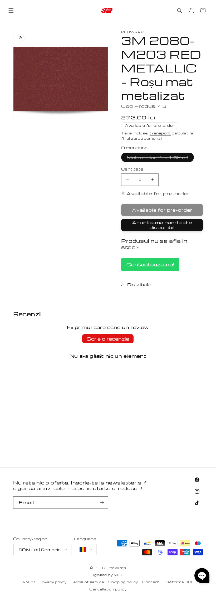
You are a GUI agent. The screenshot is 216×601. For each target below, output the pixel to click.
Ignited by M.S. (108, 575)
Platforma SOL (179, 582)
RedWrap (116, 568)
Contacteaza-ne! (150, 264)
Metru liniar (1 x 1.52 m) (160, 158)
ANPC (28, 582)
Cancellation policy (107, 589)
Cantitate (132, 169)
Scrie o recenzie (108, 339)
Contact (150, 582)
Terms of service (87, 582)
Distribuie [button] (139, 284)
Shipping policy (123, 582)
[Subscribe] (102, 502)
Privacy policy (53, 582)
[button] (11, 10)
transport (160, 133)
